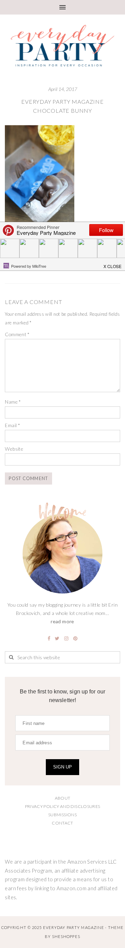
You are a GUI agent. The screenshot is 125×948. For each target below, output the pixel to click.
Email (12, 425)
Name (13, 402)
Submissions (62, 814)
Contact (62, 823)
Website (14, 449)
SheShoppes (66, 936)
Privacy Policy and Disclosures (62, 806)
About (62, 798)
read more (62, 621)
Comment (17, 334)
